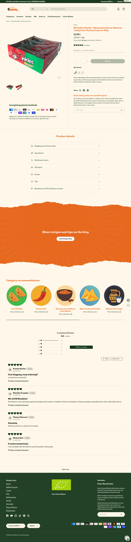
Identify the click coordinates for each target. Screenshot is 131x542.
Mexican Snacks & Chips (90, 309)
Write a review (81, 347)
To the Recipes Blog (65, 239)
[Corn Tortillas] (16, 295)
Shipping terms (11, 497)
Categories (10, 16)
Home (7, 21)
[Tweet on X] (80, 90)
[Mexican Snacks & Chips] (89, 295)
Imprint (8, 500)
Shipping (84, 40)
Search (8, 484)
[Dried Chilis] (41, 295)
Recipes (28, 16)
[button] (124, 9)
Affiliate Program (12, 487)
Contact (8, 490)
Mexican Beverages (114, 309)
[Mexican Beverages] (114, 295)
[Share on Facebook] (84, 90)
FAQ (7, 494)
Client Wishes (68, 16)
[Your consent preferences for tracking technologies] (127, 538)
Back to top (65, 469)
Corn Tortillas (17, 309)
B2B (35, 16)
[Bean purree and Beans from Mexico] (65, 295)
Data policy (9, 504)
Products (19, 16)
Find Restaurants (54, 16)
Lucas (75, 25)
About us (42, 16)
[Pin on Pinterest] (88, 90)
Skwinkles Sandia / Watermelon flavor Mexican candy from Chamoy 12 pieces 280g (22, 21)
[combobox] (68, 9)
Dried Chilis (41, 309)
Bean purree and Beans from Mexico (65, 310)
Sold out (107, 61)
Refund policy (10, 510)
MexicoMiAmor (14, 535)
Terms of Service (11, 507)
